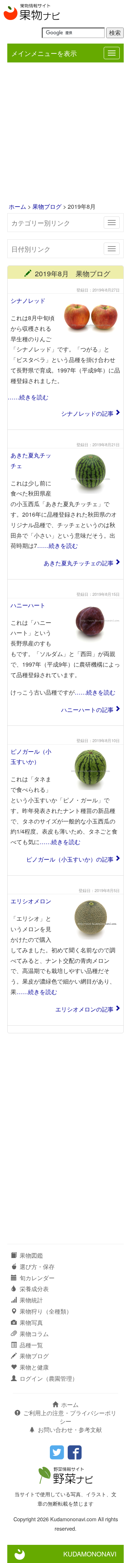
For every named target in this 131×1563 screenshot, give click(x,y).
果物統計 (31, 1300)
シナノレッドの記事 (87, 413)
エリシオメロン (31, 901)
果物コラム (34, 1334)
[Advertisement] (65, 133)
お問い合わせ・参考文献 (70, 1429)
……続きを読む (28, 397)
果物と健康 (34, 1367)
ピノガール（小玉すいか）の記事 (70, 859)
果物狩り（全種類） (46, 1311)
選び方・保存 (37, 1266)
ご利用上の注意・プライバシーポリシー (69, 1417)
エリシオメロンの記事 (84, 1009)
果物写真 (31, 1322)
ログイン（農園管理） (49, 1378)
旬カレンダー (37, 1278)
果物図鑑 (31, 1255)
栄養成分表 (34, 1289)
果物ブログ (46, 206)
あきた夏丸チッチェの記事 (79, 563)
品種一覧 (31, 1345)
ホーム (17, 206)
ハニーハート (28, 605)
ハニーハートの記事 (87, 709)
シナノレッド (28, 300)
